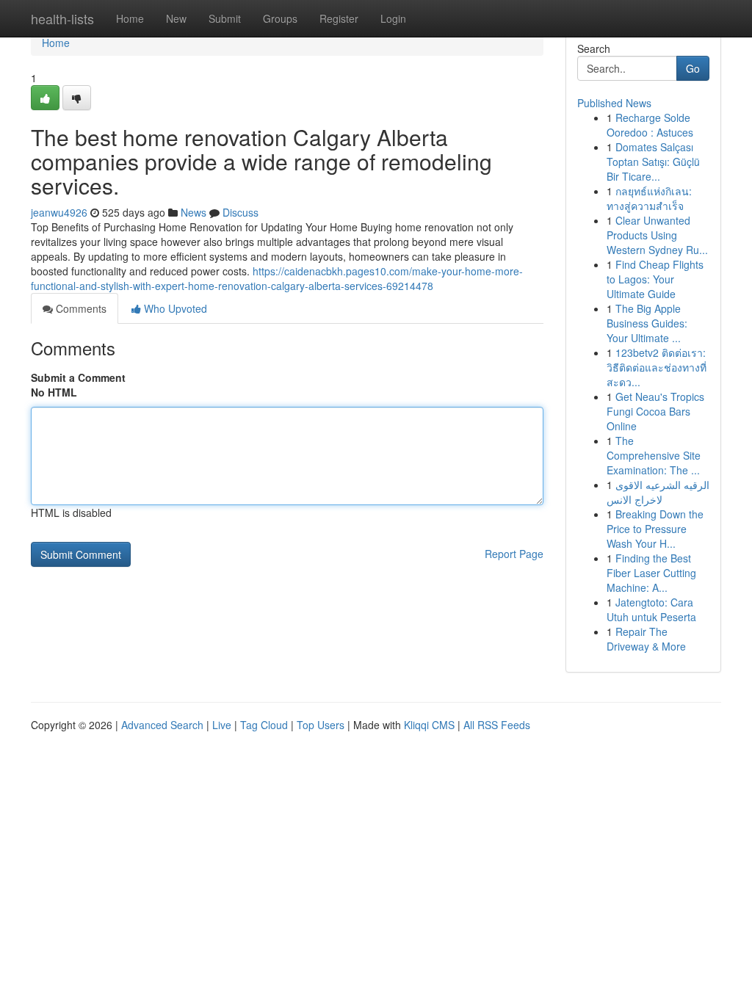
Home (130, 18)
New (176, 18)
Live (221, 724)
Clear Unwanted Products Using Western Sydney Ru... (657, 235)
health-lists (62, 18)
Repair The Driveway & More (646, 638)
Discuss (240, 212)
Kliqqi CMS (429, 724)
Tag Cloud (264, 724)
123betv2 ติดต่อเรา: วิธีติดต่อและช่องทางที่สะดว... (656, 367)
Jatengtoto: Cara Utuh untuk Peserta (651, 609)
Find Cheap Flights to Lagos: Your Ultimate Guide (655, 279)
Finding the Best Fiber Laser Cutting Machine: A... (651, 573)
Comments (79, 308)
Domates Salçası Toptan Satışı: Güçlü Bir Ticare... (653, 162)
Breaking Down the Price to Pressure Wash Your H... (655, 529)
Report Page (514, 553)
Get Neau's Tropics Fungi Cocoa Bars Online (655, 411)
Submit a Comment (78, 377)
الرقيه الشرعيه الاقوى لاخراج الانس (658, 492)
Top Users (320, 724)
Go (693, 68)
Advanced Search (162, 724)
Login (393, 18)
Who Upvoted (174, 308)
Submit (225, 18)
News (193, 212)
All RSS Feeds (496, 724)
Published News (614, 102)
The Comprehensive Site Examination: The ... (654, 455)
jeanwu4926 (59, 212)
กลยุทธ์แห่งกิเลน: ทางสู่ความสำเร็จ (649, 198)
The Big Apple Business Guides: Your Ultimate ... (647, 323)
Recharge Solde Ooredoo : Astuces (650, 125)
